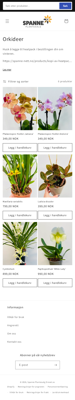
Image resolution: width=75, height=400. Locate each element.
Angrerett (13, 325)
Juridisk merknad (60, 392)
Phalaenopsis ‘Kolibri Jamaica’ (18, 133)
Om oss (11, 333)
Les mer (7, 69)
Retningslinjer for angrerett (31, 386)
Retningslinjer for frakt (38, 392)
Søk (65, 5)
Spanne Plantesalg (36, 382)
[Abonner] (56, 365)
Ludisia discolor (46, 201)
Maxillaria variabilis (13, 201)
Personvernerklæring (58, 386)
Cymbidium (8, 269)
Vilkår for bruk (15, 317)
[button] (7, 21)
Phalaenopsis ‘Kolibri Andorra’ (53, 133)
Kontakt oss (14, 341)
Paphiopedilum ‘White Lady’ (52, 269)
